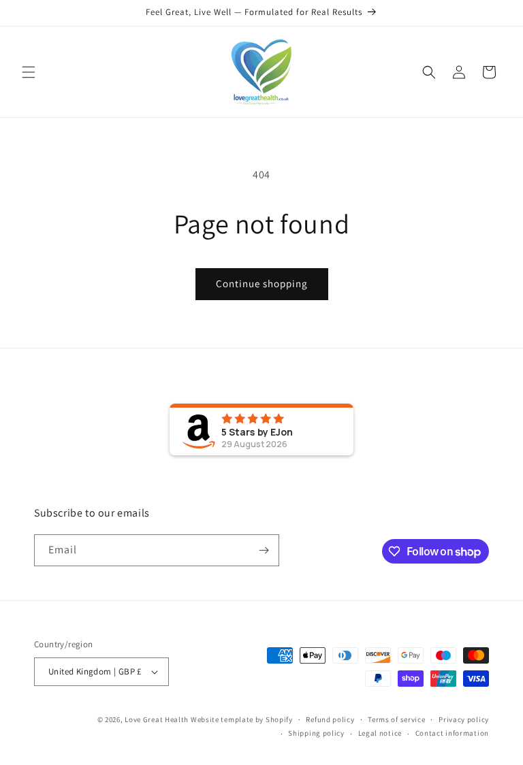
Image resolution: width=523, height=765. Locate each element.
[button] (29, 72)
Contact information (452, 733)
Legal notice (380, 733)
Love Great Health (157, 719)
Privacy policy (464, 719)
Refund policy (330, 719)
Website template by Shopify (242, 719)
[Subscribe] (264, 550)
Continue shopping (262, 283)
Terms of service (396, 719)
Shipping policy (316, 733)
